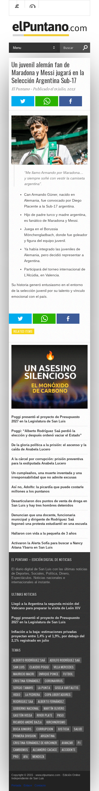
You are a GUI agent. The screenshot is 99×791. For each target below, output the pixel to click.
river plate (44, 715)
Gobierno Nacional (26, 708)
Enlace (28, 785)
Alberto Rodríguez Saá (29, 660)
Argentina (48, 736)
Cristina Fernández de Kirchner (35, 743)
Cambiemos (20, 749)
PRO (16, 756)
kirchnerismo (55, 722)
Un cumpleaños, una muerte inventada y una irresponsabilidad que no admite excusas (46, 475)
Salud (78, 729)
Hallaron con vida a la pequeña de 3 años (43, 533)
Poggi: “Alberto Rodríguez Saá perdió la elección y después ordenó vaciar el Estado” (46, 433)
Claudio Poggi (39, 667)
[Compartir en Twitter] (22, 105)
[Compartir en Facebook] (70, 105)
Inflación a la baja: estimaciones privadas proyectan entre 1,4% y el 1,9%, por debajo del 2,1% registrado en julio (48, 636)
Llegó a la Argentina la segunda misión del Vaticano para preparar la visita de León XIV (45, 606)
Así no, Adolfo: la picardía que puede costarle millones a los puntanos (47, 489)
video (16, 694)
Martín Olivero (54, 708)
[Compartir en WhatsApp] (46, 105)
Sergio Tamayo (23, 687)
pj (79, 743)
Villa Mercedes (64, 667)
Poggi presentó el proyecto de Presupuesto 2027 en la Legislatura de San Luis (45, 419)
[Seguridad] (49, 407)
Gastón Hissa (22, 715)
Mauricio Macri (23, 674)
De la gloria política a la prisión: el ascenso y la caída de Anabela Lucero (48, 447)
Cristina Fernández (26, 681)
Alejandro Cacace (45, 749)
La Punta (44, 687)
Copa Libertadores (58, 694)
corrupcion (44, 729)
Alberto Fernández (51, 701)
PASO (60, 715)
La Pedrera (32, 694)
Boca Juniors (22, 729)
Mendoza (38, 756)
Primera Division (24, 736)
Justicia (63, 729)
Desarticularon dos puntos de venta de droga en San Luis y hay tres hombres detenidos (49, 503)
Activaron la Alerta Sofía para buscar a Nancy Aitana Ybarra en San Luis (46, 545)
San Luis (19, 667)
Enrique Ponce (48, 674)
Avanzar (67, 743)
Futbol (68, 674)
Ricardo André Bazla (27, 722)
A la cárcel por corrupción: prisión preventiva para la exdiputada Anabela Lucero (47, 461)
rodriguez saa (23, 701)
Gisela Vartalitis (66, 687)
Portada (16, 785)
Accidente (68, 749)
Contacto (40, 785)
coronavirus (54, 681)
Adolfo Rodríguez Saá (65, 660)
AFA (25, 756)
